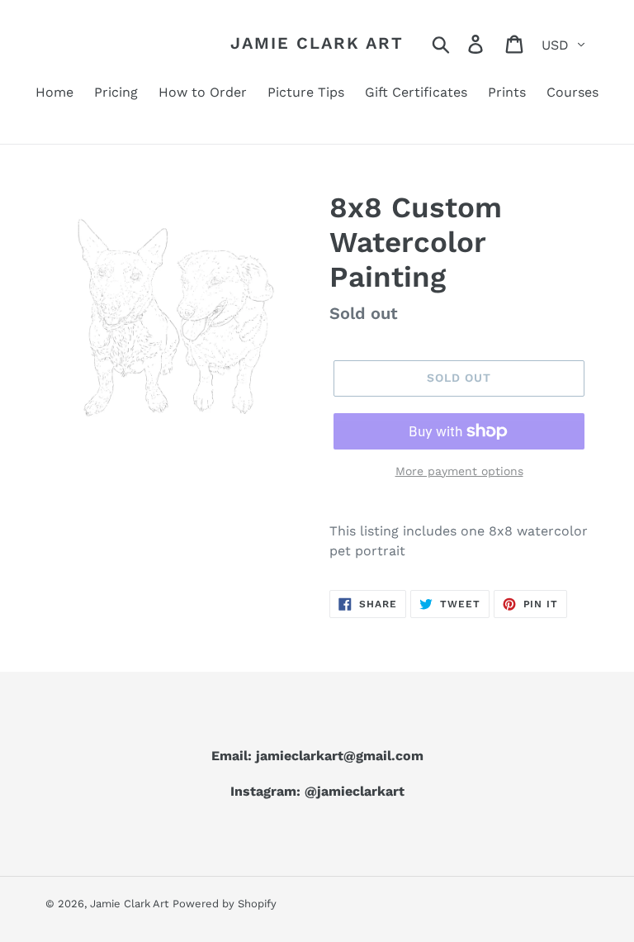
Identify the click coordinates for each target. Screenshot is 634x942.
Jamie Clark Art (317, 43)
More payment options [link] (459, 471)
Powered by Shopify (225, 903)
